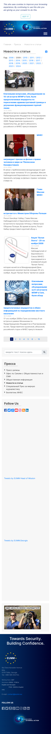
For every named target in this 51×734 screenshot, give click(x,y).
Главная (7, 44)
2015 (24, 60)
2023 (11, 66)
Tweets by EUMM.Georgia (16, 540)
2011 (32, 57)
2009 (18, 57)
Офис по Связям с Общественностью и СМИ (24, 375)
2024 (18, 66)
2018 (11, 63)
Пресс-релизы (13, 370)
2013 (11, 60)
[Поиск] (44, 352)
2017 (38, 60)
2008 (11, 57)
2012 (38, 57)
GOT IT (25, 16)
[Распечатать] (46, 52)
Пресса (17, 44)
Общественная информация (19, 379)
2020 (24, 63)
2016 (31, 60)
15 (39, 339)
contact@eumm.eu (14, 694)
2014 (18, 60)
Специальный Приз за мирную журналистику (20, 387)
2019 (18, 63)
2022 (38, 63)
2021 (31, 63)
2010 (25, 57)
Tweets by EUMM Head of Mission (19, 478)
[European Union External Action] (25, 719)
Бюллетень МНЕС (14, 392)
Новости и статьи (32, 44)
